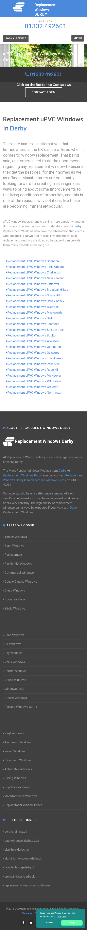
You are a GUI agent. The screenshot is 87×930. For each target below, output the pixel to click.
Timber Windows (16, 537)
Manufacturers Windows (21, 796)
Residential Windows (18, 563)
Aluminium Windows (18, 742)
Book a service (15, 38)
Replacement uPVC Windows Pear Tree (33, 364)
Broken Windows (16, 698)
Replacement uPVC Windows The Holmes (35, 358)
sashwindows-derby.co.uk (22, 840)
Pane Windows (14, 635)
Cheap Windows (15, 680)
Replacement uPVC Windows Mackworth (34, 312)
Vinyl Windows (14, 733)
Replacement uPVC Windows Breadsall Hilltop (37, 289)
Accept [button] (72, 923)
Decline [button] (49, 923)
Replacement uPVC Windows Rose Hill (32, 370)
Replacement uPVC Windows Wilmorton (34, 381)
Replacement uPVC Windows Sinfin (30, 318)
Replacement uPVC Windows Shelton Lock (35, 330)
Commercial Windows (19, 572)
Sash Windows (14, 546)
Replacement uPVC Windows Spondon (33, 261)
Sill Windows (13, 644)
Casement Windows (18, 760)
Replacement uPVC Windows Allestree (33, 307)
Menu (77, 38)
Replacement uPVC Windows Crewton (32, 387)
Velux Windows (15, 662)
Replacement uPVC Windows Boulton (32, 335)
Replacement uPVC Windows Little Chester (36, 267)
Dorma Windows (16, 671)
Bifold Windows (15, 608)
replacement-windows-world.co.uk (27, 885)
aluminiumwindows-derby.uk (23, 858)
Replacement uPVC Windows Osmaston (34, 347)
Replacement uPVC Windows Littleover (33, 284)
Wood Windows (15, 751)
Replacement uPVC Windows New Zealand (35, 278)
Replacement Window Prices (23, 805)
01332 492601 (46, 74)
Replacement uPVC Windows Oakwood (33, 352)
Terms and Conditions (35, 913)
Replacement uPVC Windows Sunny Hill (33, 295)
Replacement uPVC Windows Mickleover (34, 375)
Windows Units (14, 689)
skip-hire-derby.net (17, 849)
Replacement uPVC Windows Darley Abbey (35, 301)
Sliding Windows (15, 778)
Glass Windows (15, 590)
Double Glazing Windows (21, 581)
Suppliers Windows (17, 787)
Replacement (13, 554)
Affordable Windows (18, 769)
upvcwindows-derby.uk (20, 876)
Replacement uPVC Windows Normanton (34, 392)
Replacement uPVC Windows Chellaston (34, 272)
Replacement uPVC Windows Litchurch (33, 324)
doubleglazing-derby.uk (20, 867)
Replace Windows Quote (21, 707)
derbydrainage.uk (16, 831)
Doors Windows (15, 599)
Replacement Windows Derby (44, 441)
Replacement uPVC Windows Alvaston (33, 341)
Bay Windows (13, 653)
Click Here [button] (61, 916)
